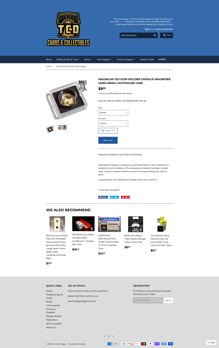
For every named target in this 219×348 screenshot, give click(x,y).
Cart (168, 35)
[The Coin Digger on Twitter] (104, 336)
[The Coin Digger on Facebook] (109, 336)
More (162, 59)
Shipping (103, 93)
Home (49, 59)
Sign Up (168, 300)
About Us (51, 327)
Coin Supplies (104, 59)
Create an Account (164, 29)
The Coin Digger (59, 344)
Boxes (88, 59)
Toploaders (51, 320)
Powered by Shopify (77, 344)
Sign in (148, 29)
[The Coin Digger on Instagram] (113, 336)
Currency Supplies (125, 59)
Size (100, 108)
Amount (102, 118)
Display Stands (147, 59)
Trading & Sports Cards (67, 59)
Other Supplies (53, 323)
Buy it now (108, 140)
